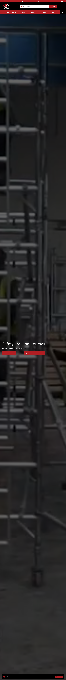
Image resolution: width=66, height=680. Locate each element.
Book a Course (9, 353)
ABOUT (23, 12)
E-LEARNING (44, 12)
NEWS (52, 12)
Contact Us (54, 1)
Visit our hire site (43, 1)
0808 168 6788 (26, 1)
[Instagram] (61, 1)
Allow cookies (59, 676)
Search (53, 6)
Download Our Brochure (36, 353)
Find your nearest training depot (11, 1)
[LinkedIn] (62, 1)
